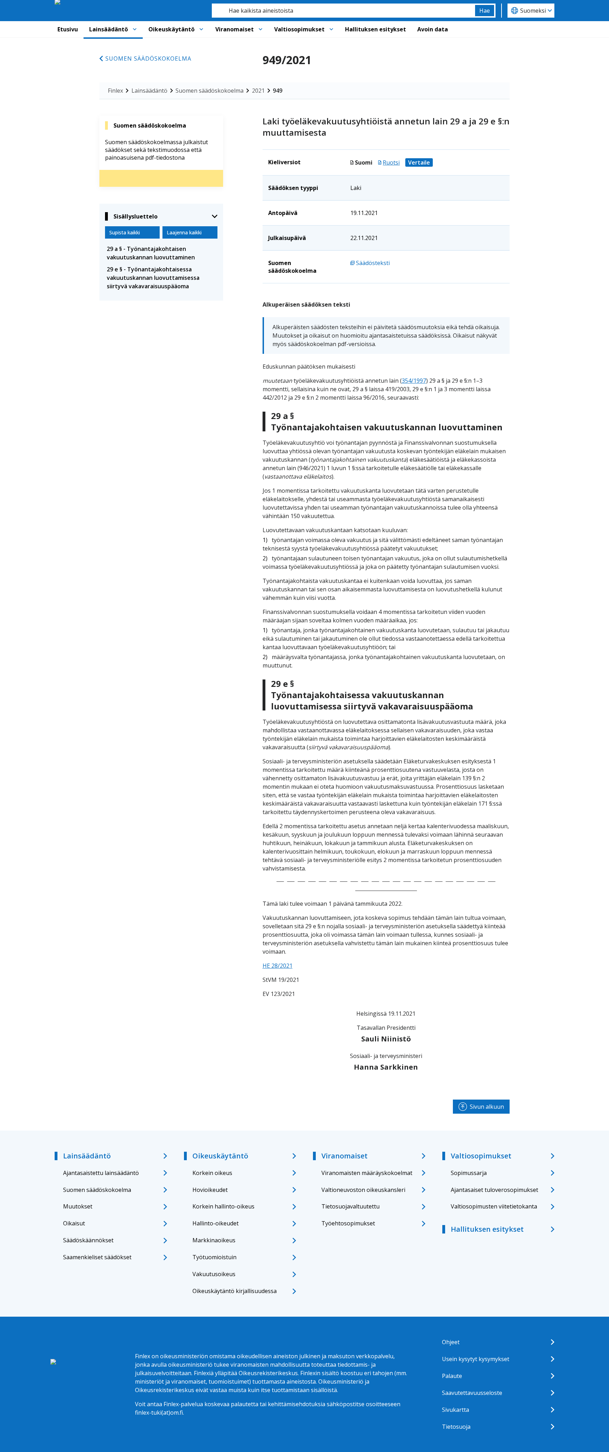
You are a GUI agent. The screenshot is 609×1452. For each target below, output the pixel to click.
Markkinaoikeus (213, 1240)
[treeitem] (161, 253)
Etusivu (67, 29)
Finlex (115, 90)
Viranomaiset (234, 29)
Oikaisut (74, 1223)
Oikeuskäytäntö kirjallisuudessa (234, 1291)
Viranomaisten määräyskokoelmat (366, 1173)
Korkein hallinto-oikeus (223, 1206)
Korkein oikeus (212, 1173)
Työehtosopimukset (348, 1223)
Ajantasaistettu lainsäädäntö (101, 1173)
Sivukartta (455, 1410)
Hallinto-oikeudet (215, 1223)
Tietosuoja (456, 1427)
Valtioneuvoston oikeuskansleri (363, 1190)
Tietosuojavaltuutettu (350, 1206)
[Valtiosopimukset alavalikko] (331, 29)
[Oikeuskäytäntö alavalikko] (201, 29)
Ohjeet (451, 1342)
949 (277, 90)
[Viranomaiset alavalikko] (260, 29)
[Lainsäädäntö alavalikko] (134, 29)
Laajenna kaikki (184, 232)
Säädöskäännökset (88, 1240)
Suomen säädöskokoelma (148, 58)
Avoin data (432, 29)
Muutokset (77, 1206)
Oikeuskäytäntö (171, 29)
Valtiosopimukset (299, 29)
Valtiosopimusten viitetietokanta (494, 1206)
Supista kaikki (124, 232)
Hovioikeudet (210, 1190)
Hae (484, 10)
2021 (258, 90)
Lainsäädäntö (108, 29)
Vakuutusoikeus (213, 1274)
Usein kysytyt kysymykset (475, 1359)
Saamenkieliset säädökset (97, 1257)
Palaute (452, 1376)
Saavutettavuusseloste (472, 1393)
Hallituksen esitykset (375, 29)
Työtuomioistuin (214, 1257)
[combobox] (343, 11)
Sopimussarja (469, 1173)
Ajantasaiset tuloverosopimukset (494, 1190)
